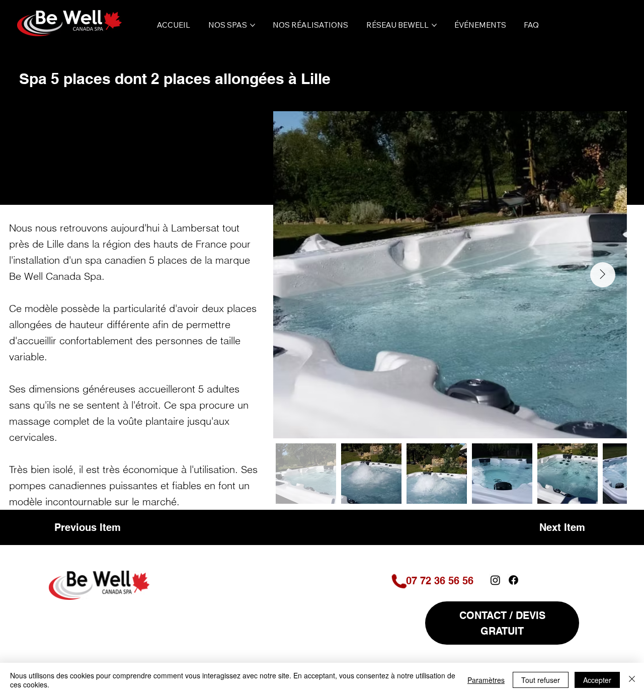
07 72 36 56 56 (439, 581)
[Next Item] (602, 274)
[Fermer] (632, 680)
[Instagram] (495, 580)
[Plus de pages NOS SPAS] (252, 25)
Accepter (597, 680)
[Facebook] (513, 580)
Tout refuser (540, 680)
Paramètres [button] (486, 680)
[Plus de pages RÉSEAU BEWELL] (434, 25)
